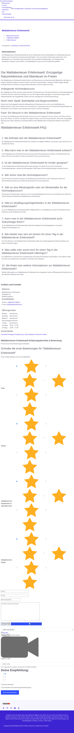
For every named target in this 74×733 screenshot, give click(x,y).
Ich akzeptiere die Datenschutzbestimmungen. (17, 687)
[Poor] (31, 395)
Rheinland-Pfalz (25, 45)
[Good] (58, 381)
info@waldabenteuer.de (14, 304)
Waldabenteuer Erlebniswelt (15, 30)
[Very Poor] (29, 409)
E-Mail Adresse (11, 40)
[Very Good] (29, 381)
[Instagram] (11, 708)
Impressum (31, 725)
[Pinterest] (7, 708)
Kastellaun (15, 45)
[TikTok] (18, 708)
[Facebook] (3, 708)
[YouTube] (15, 708)
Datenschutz (39, 725)
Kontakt (46, 725)
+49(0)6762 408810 (12, 38)
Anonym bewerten (8, 684)
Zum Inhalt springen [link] (6, 1)
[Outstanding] (31, 366)
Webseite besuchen (12, 35)
